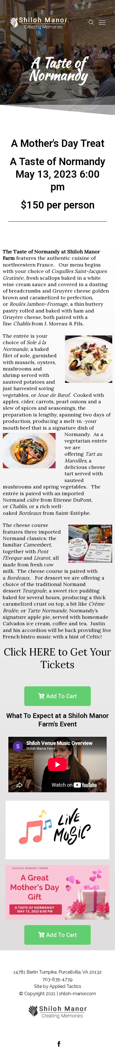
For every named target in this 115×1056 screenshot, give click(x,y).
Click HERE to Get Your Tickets (57, 658)
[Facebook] (59, 1044)
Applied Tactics (65, 986)
